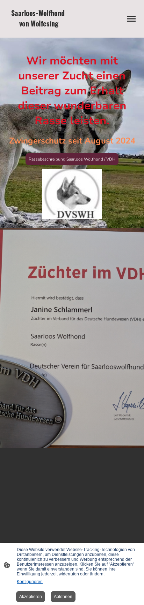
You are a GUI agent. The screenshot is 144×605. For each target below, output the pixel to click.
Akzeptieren (30, 596)
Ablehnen (63, 596)
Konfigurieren (30, 581)
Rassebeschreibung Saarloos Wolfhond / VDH (72, 159)
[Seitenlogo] (39, 32)
